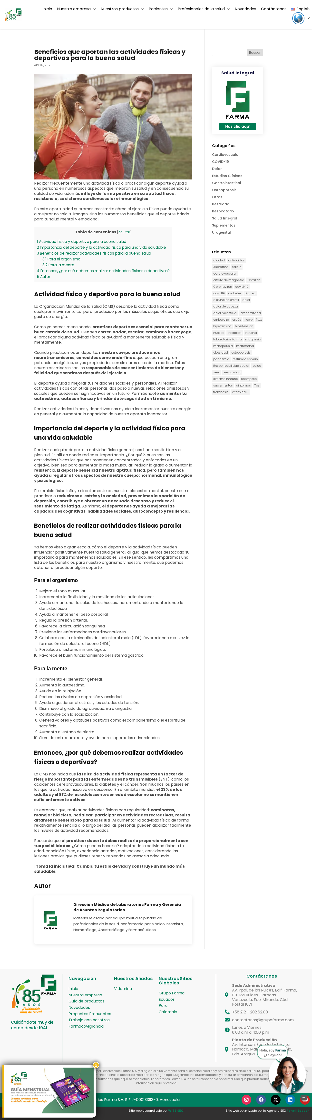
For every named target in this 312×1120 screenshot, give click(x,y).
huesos (218, 333)
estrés (236, 319)
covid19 (219, 293)
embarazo (221, 319)
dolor (246, 300)
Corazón (253, 280)
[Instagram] (246, 1100)
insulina (251, 333)
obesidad (220, 352)
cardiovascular (225, 273)
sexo (216, 372)
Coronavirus (222, 287)
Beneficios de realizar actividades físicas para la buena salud (94, 253)
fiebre (248, 319)
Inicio (47, 9)
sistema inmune (225, 379)
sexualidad (232, 372)
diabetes (234, 293)
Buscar (255, 52)
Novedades (245, 9)
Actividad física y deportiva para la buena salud (81, 241)
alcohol (219, 260)
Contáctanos (273, 9)
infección (235, 333)
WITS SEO (176, 1111)
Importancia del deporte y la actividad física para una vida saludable (101, 247)
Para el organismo (61, 259)
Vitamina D (240, 392)
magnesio (253, 339)
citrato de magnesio (228, 280)
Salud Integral (237, 73)
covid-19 (241, 287)
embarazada (251, 313)
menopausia (223, 346)
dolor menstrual (225, 313)
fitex (259, 319)
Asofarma (220, 267)
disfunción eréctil (226, 300)
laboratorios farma (227, 339)
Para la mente (58, 265)
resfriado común (245, 359)
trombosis (220, 392)
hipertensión (244, 326)
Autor (43, 276)
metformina (245, 346)
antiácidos (236, 260)
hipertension (222, 326)
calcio (236, 267)
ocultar (124, 232)
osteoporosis (241, 352)
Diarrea (250, 293)
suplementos (223, 385)
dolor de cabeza (225, 306)
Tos (257, 385)
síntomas (243, 385)
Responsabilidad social (231, 366)
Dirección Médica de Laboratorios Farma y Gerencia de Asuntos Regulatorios (127, 907)
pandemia (221, 359)
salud (257, 366)
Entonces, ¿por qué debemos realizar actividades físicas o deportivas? (103, 270)
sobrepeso (249, 379)
